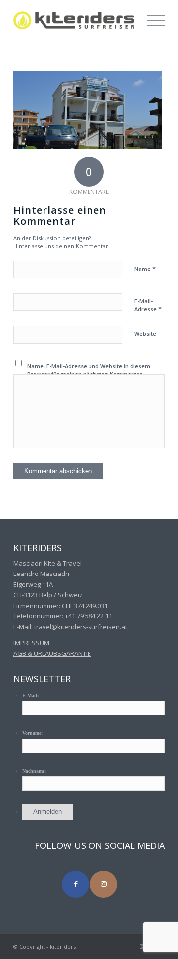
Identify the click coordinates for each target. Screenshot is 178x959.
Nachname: (34, 771)
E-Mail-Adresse (148, 305)
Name (145, 268)
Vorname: (32, 733)
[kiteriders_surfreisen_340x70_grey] (73, 20)
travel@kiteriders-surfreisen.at (80, 626)
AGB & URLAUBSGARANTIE (52, 653)
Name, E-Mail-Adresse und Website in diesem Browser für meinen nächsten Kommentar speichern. (88, 374)
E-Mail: (30, 695)
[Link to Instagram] (103, 884)
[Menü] (151, 20)
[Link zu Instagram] (142, 946)
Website (145, 333)
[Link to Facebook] (75, 884)
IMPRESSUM (31, 642)
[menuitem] (151, 20)
